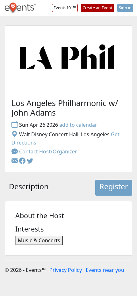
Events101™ (65, 7)
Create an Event (97, 7)
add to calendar (78, 124)
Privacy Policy (65, 269)
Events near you (105, 269)
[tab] (29, 188)
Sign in (125, 7)
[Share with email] (15, 161)
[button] (23, 161)
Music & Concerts (39, 240)
